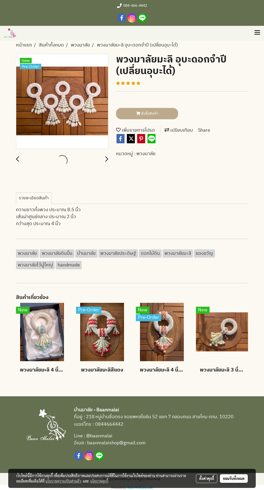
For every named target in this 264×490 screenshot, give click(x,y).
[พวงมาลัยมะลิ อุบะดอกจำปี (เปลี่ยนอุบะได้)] (62, 101)
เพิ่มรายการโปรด (138, 130)
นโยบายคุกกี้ (99, 481)
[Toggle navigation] (257, 33)
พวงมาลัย (145, 154)
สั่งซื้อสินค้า (149, 113)
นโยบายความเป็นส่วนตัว (63, 481)
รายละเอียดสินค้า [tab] (34, 198)
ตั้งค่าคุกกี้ (206, 478)
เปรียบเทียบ (181, 130)
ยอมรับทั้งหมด (234, 478)
